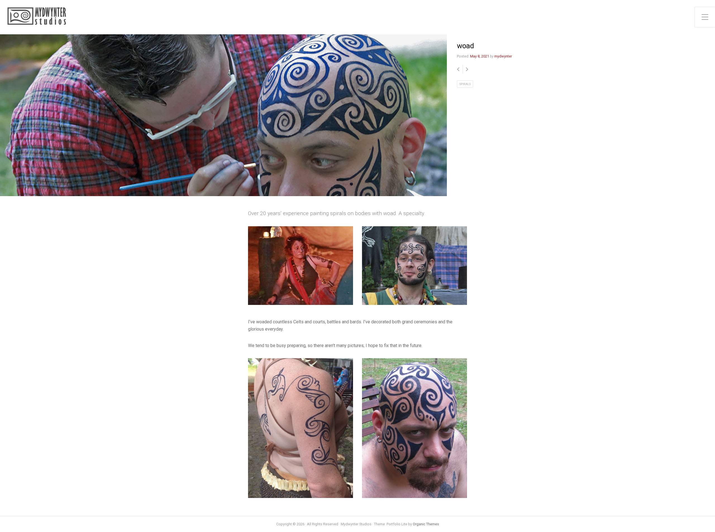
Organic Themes (426, 524)
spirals (465, 84)
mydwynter (503, 56)
